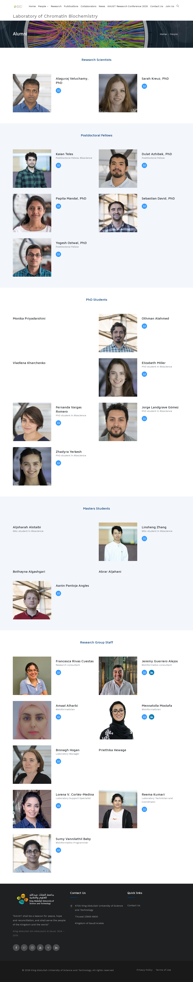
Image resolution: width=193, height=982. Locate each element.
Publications (71, 6)
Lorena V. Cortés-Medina (75, 794)
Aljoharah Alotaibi (27, 527)
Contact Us (156, 6)
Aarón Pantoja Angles (72, 585)
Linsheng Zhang (154, 527)
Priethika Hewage (112, 750)
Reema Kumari (153, 794)
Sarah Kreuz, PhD (155, 78)
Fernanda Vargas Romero (69, 409)
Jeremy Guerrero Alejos (160, 661)
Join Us (170, 6)
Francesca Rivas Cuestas (75, 661)
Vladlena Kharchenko (29, 363)
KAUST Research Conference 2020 (128, 6)
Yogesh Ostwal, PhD (71, 243)
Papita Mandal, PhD (71, 198)
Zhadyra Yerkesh (69, 452)
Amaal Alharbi (67, 705)
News (102, 6)
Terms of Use (163, 969)
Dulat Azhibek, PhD (157, 154)
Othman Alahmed (155, 318)
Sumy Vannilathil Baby (73, 839)
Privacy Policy (144, 969)
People (42, 6)
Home (32, 6)
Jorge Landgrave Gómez (160, 407)
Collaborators (88, 6)
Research (56, 6)
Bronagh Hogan (67, 750)
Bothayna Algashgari (29, 571)
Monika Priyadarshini (29, 318)
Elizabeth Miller (154, 363)
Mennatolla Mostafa (157, 705)
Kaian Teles (64, 154)
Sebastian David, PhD (158, 198)
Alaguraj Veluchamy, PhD (72, 80)
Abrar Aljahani (110, 571)
